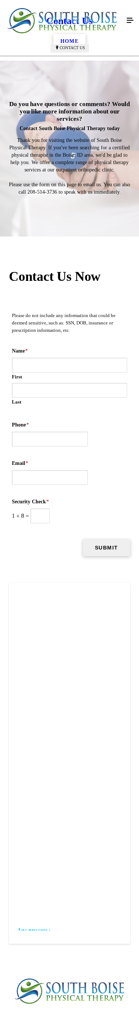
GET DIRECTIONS (34, 930)
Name (20, 351)
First (17, 377)
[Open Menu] (130, 21)
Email (20, 463)
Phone (20, 425)
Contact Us (72, 47)
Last (16, 402)
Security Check (30, 501)
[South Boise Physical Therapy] (62, 20)
